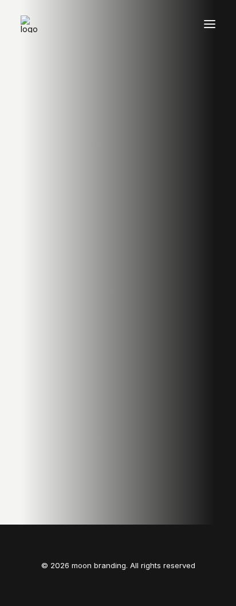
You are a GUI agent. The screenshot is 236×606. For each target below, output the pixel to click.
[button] (209, 24)
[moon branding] (29, 24)
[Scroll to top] (214, 583)
